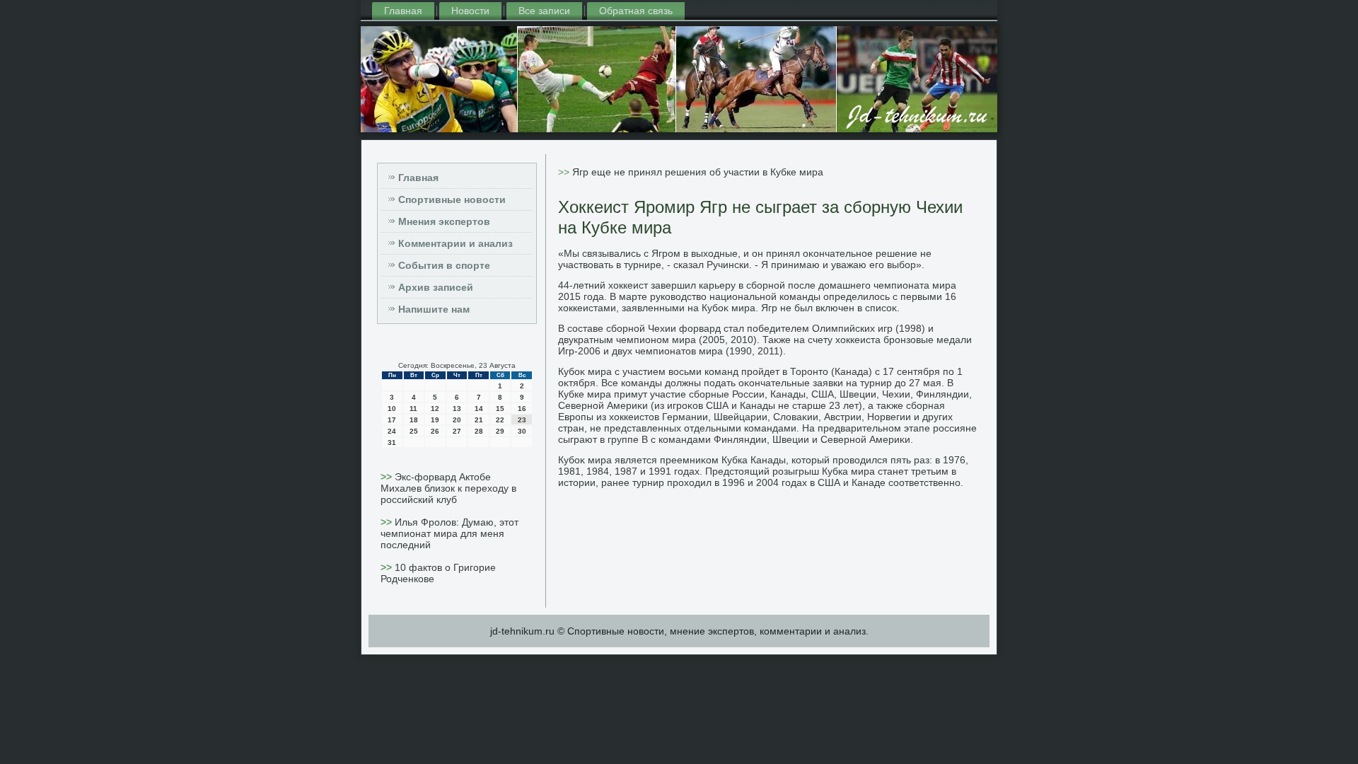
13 (457, 408)
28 (479, 431)
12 (435, 408)
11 (413, 408)
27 (457, 431)
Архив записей (435, 287)
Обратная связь (636, 10)
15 (500, 408)
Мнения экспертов (444, 221)
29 (500, 431)
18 (414, 420)
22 (500, 420)
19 (435, 420)
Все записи (544, 10)
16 (522, 408)
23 (522, 420)
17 (392, 420)
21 (479, 420)
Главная (403, 10)
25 (414, 431)
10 (392, 408)
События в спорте (444, 265)
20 (457, 420)
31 (392, 442)
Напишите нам (434, 309)
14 (479, 408)
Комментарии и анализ (455, 243)
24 (392, 431)
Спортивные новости (452, 199)
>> (388, 476)
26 (435, 431)
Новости (470, 10)
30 (522, 431)
